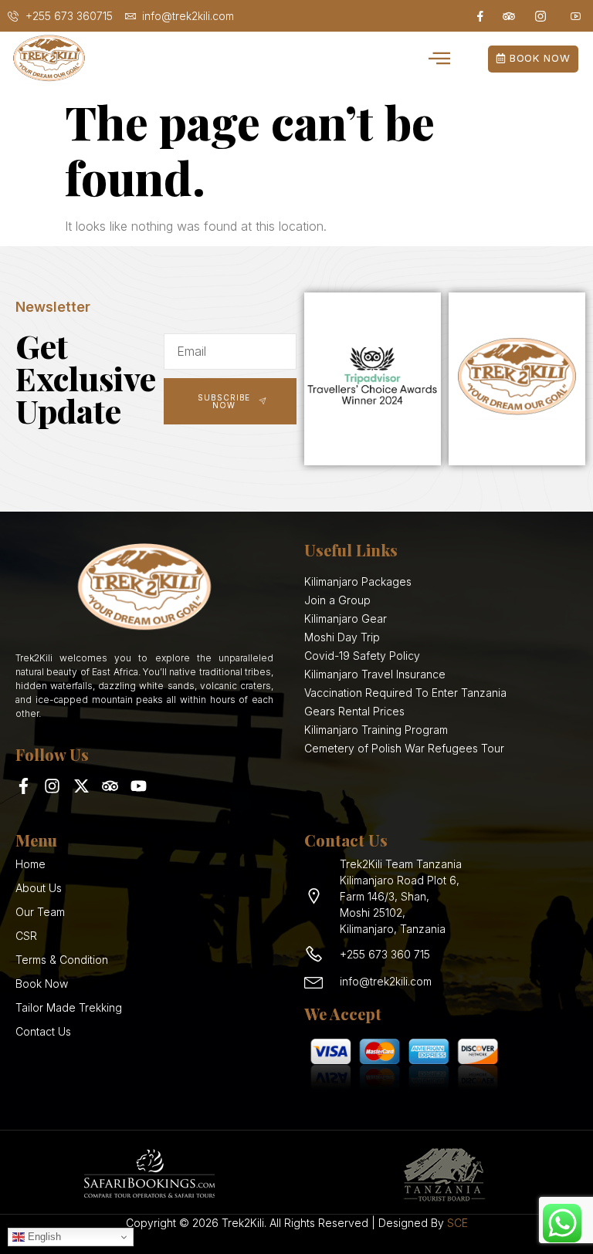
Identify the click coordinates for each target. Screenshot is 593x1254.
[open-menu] (439, 59)
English (43, 1236)
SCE (457, 1222)
